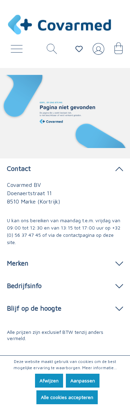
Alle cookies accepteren (67, 397)
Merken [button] (17, 263)
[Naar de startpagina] (59, 24)
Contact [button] (19, 168)
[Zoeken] (49, 50)
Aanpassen (82, 380)
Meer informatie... (99, 367)
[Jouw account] (97, 51)
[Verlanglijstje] (79, 48)
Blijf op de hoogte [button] (34, 308)
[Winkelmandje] (115, 50)
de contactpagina (75, 235)
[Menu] (18, 50)
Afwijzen (49, 380)
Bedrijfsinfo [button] (24, 285)
